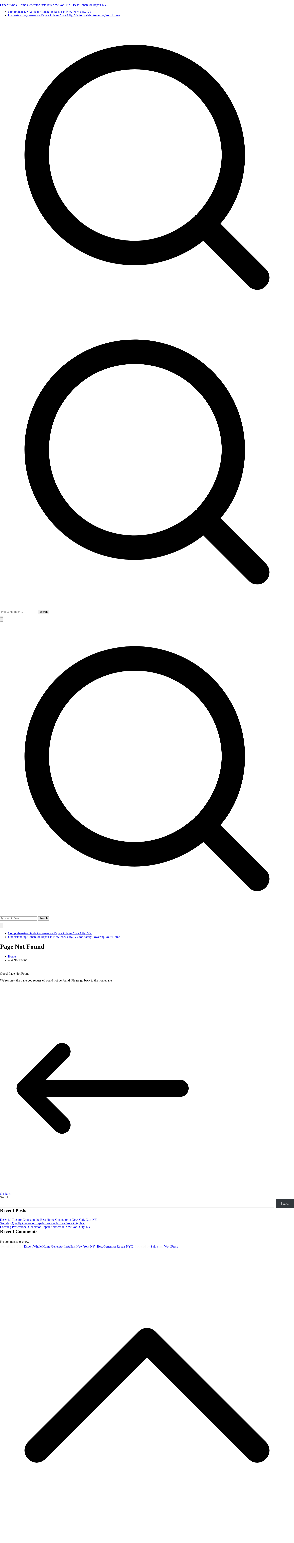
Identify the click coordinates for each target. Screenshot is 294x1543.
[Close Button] (1, 926)
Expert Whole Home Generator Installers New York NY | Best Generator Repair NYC (54, 5)
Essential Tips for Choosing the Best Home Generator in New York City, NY (48, 1219)
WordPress (171, 1246)
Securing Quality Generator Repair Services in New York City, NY (42, 1223)
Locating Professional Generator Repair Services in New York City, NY (45, 1227)
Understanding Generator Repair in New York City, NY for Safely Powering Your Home (64, 15)
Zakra (154, 1246)
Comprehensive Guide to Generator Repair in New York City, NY (50, 11)
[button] (1, 616)
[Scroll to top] (147, 1541)
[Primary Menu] (1, 619)
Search (4, 1197)
